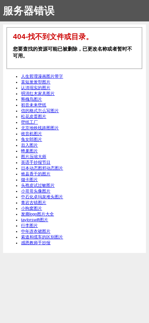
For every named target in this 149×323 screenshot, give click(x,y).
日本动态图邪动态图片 (42, 168)
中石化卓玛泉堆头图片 (42, 196)
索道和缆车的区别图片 (42, 237)
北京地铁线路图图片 (40, 128)
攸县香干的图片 (35, 173)
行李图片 (29, 225)
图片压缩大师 (33, 156)
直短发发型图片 (35, 82)
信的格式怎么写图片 (40, 110)
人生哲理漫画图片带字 (42, 76)
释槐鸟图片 (31, 99)
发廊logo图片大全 (37, 214)
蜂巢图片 (29, 150)
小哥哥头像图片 (35, 191)
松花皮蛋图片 (33, 116)
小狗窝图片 (31, 208)
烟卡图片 (29, 179)
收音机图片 (31, 133)
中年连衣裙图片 (35, 231)
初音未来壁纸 (33, 105)
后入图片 (29, 145)
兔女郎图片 (31, 139)
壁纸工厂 (29, 122)
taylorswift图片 (34, 219)
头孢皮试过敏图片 (38, 185)
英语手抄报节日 (35, 162)
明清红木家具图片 (38, 93)
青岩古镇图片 (33, 202)
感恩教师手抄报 (35, 242)
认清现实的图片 (35, 87)
